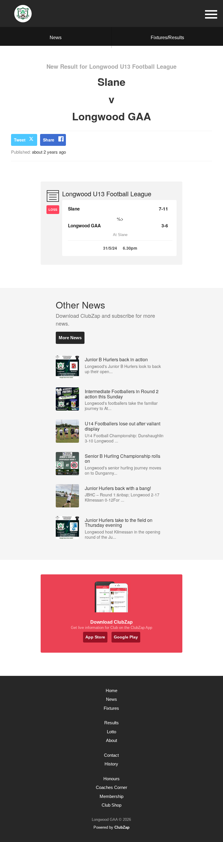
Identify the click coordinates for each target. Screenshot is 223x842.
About (111, 740)
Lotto (111, 731)
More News (70, 337)
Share (48, 140)
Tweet (20, 140)
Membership (111, 796)
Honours (111, 778)
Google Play (126, 637)
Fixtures (111, 708)
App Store (95, 637)
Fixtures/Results (167, 37)
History (111, 763)
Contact (111, 755)
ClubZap (122, 827)
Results (111, 722)
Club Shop (111, 805)
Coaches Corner (111, 787)
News (56, 37)
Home (111, 690)
